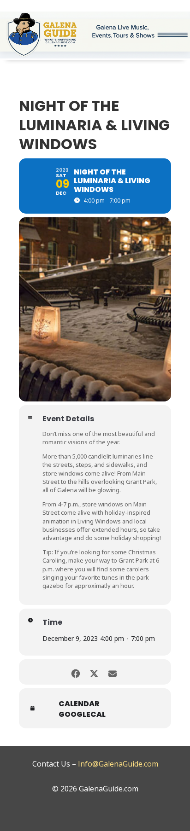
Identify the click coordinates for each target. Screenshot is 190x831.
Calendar (79, 704)
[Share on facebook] (75, 672)
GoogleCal (82, 714)
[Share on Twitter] (94, 672)
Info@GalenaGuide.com (118, 764)
